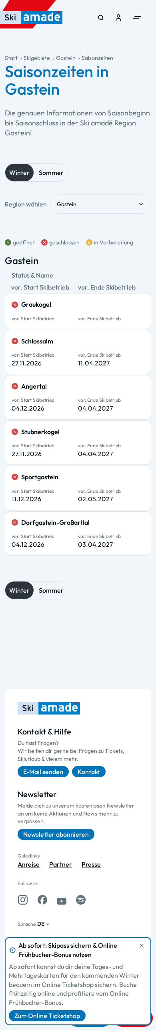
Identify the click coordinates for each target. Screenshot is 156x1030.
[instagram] (23, 900)
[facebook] (42, 900)
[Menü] (137, 17)
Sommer (51, 173)
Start (11, 58)
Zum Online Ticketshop (47, 1016)
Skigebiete (37, 58)
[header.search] (101, 18)
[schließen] (141, 946)
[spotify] (81, 900)
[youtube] (61, 900)
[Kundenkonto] (118, 18)
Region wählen (26, 204)
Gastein (66, 58)
